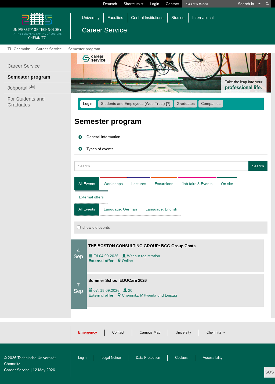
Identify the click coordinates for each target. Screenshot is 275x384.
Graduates (186, 103)
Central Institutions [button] (147, 17)
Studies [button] (177, 17)
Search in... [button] (248, 4)
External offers (91, 197)
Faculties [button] (115, 17)
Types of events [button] (99, 149)
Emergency (87, 332)
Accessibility (213, 358)
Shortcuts (132, 4)
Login (154, 4)
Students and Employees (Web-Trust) (135, 103)
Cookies (181, 358)
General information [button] (103, 137)
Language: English (161, 209)
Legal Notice (111, 358)
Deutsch (110, 4)
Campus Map (150, 332)
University (183, 332)
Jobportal (21, 87)
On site (227, 184)
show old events (96, 227)
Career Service (24, 66)
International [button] (203, 17)
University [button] (91, 17)
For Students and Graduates (26, 102)
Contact (172, 4)
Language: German (120, 209)
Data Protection (148, 358)
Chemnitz (214, 332)
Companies (210, 103)
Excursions (164, 184)
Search (258, 166)
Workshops (113, 184)
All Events (86, 184)
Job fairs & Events (197, 184)
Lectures (138, 184)
